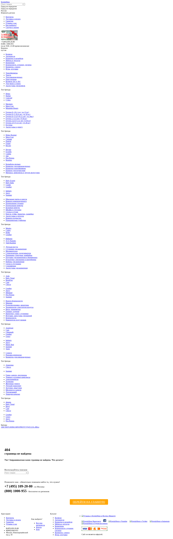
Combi (8, 185)
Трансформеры (12, 73)
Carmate (9, 139)
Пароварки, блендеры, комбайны (19, 255)
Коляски (9, 54)
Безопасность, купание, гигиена (18, 65)
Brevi (8, 406)
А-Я (34, 427)
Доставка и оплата (13, 19)
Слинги (9, 353)
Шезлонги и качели (13, 390)
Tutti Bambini (11, 243)
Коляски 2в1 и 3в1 (13, 81)
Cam (7, 282)
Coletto (8, 154)
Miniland (9, 293)
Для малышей (11, 392)
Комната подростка (13, 218)
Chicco (8, 284)
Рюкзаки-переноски (14, 355)
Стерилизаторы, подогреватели (18, 253)
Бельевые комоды (13, 208)
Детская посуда (12, 247)
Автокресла (10, 56)
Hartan (8, 96)
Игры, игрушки (12, 69)
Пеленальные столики (15, 203)
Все (37, 427)
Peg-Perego (10, 158)
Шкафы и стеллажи (13, 210)
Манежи (9, 303)
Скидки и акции (12, 27)
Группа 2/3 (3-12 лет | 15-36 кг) (18, 123)
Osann (8, 144)
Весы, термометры (13, 309)
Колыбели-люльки (13, 164)
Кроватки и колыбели (14, 58)
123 (31, 427)
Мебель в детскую (13, 61)
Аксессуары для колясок (15, 86)
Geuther (9, 187)
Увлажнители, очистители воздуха (19, 307)
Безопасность (11, 318)
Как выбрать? (11, 25)
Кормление (10, 63)
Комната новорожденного (16, 201)
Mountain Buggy (12, 108)
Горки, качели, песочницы (16, 375)
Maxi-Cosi (10, 106)
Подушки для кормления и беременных (21, 257)
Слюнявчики (11, 266)
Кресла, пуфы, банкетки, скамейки (20, 214)
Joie (7, 156)
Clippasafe (10, 332)
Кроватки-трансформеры (16, 168)
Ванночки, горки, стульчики (17, 314)
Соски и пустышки (13, 264)
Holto (8, 233)
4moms (8, 402)
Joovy (8, 193)
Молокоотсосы (12, 251)
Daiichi (8, 141)
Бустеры (9, 125)
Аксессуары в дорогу (14, 127)
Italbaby (9, 191)
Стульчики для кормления (16, 249)
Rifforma (9, 239)
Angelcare (9, 328)
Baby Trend (10, 278)
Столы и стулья (12, 212)
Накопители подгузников (16, 320)
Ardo (8, 276)
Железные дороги (13, 384)
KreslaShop (5, 2)
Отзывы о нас (11, 23)
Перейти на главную (89, 501)
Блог (38, 529)
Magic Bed (10, 345)
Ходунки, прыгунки (14, 388)
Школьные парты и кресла (16, 199)
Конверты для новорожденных (18, 357)
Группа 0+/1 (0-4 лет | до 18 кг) (18, 114)
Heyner (8, 150)
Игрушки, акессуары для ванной (19, 316)
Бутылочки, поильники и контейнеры (21, 260)
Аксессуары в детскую (15, 216)
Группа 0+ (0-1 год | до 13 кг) (17, 112)
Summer (9, 195)
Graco (8, 336)
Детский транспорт (13, 386)
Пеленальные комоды (14, 206)
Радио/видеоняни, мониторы (17, 305)
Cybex (8, 100)
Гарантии (9, 21)
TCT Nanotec (11, 241)
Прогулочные (11, 79)
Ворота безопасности (14, 301)
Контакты (10, 17)
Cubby (8, 230)
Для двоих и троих (13, 84)
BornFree (9, 280)
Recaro (8, 146)
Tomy (8, 349)
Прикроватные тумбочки (16, 220)
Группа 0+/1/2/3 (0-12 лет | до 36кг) (20, 116)
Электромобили (12, 379)
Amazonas (10, 365)
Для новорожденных (14, 77)
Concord (9, 98)
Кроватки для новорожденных (18, 166)
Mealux (8, 228)
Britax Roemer (11, 135)
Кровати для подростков (15, 171)
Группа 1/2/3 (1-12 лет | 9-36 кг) (18, 121)
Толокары (10, 382)
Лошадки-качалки (13, 394)
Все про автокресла (40, 524)
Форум (39, 527)
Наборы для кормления (15, 262)
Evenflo (9, 152)
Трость (8, 75)
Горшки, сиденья (12, 311)
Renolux (9, 160)
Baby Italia (10, 183)
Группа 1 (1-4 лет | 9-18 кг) (16, 119)
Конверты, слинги (13, 67)
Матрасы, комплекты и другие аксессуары (23, 173)
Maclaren (9, 104)
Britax (8, 94)
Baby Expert (10, 181)
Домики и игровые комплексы (18, 377)
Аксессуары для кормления (17, 268)
